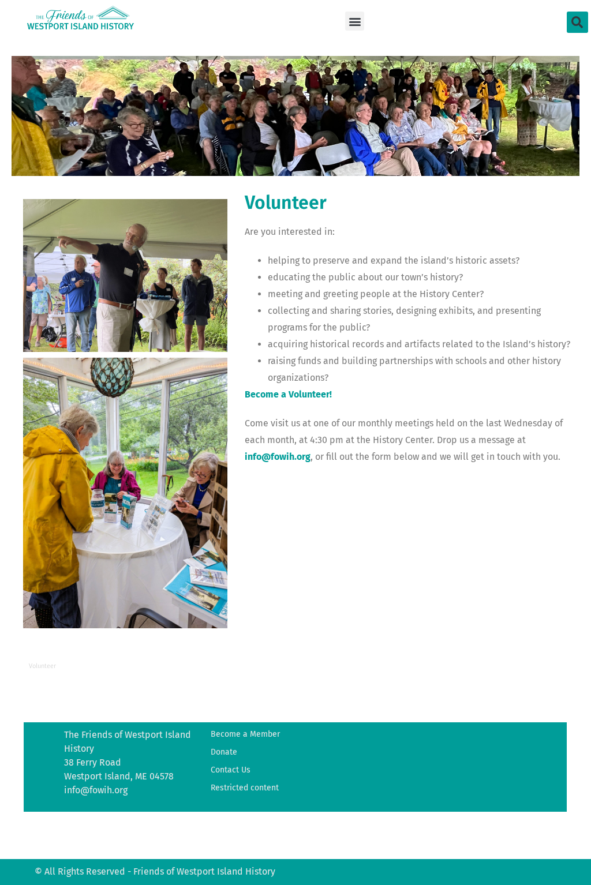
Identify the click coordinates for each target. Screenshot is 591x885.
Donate (224, 752)
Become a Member (245, 734)
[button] (354, 21)
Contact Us (230, 770)
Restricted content (245, 788)
